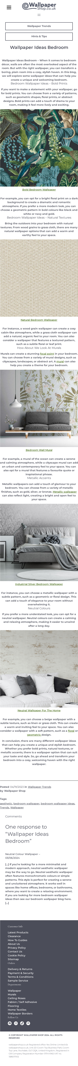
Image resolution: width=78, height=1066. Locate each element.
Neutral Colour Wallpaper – (22, 854)
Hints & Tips (39, 36)
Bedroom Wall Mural (39, 450)
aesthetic (6, 803)
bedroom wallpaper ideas (58, 803)
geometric (34, 734)
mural (60, 361)
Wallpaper (17, 807)
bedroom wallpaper (26, 803)
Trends (4, 807)
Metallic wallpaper (65, 491)
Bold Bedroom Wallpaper (39, 189)
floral (71, 730)
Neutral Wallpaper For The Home (39, 710)
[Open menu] (39, 15)
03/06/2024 (12, 857)
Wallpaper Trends (39, 26)
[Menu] (9, 7)
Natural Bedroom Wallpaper (39, 320)
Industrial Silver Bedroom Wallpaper (39, 584)
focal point (47, 353)
